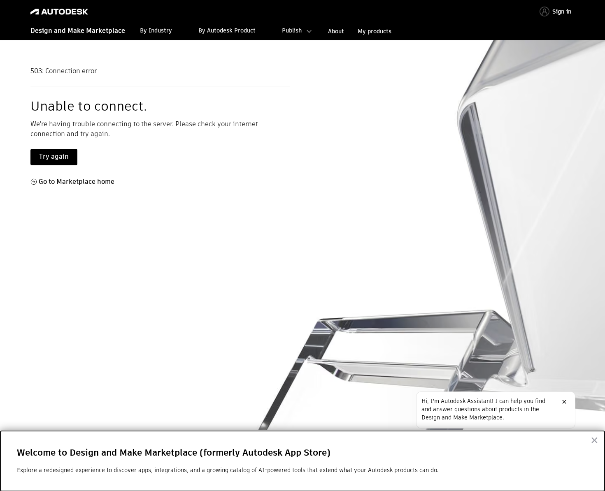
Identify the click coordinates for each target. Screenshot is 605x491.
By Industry (156, 30)
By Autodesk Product (227, 30)
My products (374, 31)
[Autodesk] (59, 11)
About (336, 31)
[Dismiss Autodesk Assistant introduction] (564, 401)
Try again (54, 156)
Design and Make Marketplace (77, 30)
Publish (292, 30)
